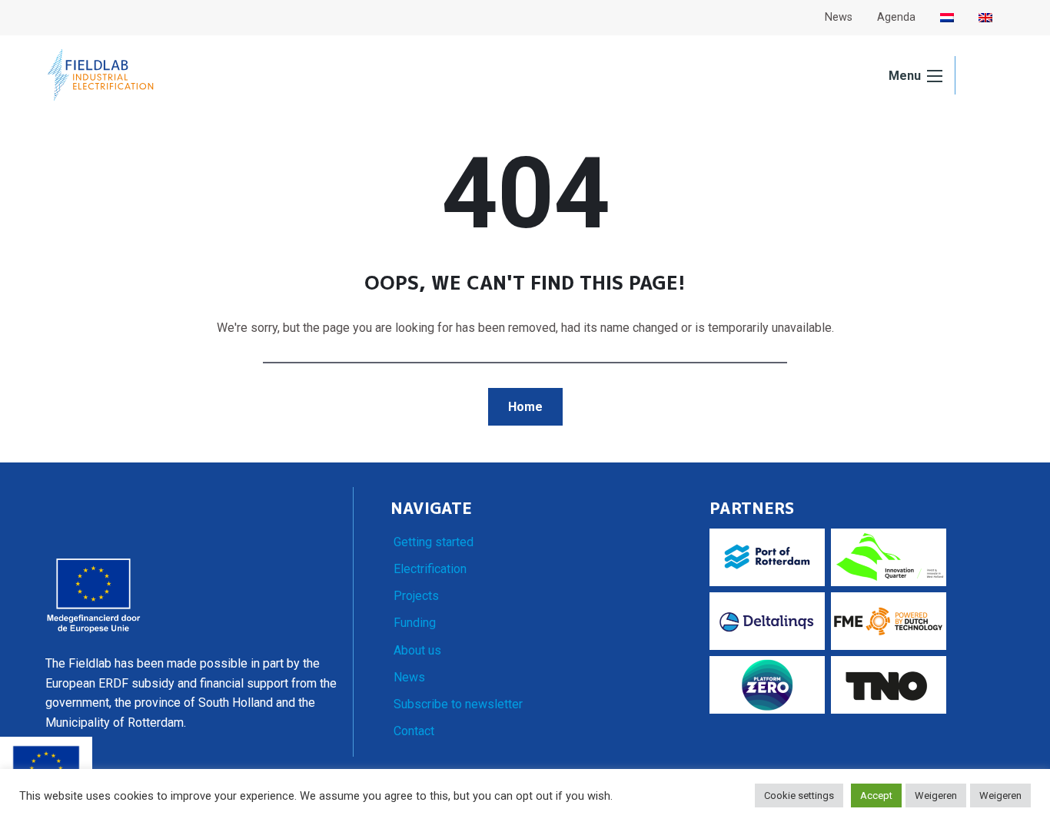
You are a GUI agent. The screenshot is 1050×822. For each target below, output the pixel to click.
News (409, 677)
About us (417, 650)
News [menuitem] (838, 17)
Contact (414, 731)
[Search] (980, 76)
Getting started (433, 542)
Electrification (430, 569)
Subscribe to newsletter (458, 704)
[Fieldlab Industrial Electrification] (100, 75)
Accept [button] (876, 795)
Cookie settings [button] (799, 795)
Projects (416, 595)
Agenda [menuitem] (896, 17)
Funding (415, 622)
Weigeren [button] (936, 795)
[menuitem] (947, 17)
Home (525, 406)
